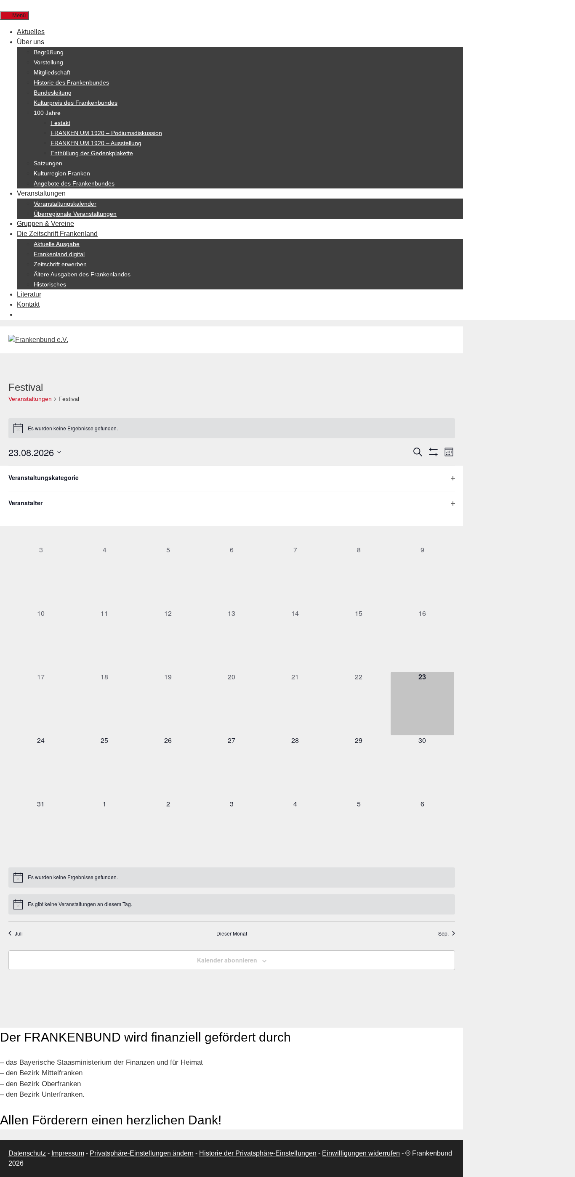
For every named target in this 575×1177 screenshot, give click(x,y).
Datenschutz (27, 1153)
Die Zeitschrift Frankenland (57, 233)
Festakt (60, 122)
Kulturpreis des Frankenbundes (75, 102)
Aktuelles (31, 31)
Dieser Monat (231, 933)
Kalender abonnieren (227, 960)
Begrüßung (49, 52)
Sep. (443, 933)
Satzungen (48, 163)
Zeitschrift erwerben (60, 264)
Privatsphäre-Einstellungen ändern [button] (142, 1153)
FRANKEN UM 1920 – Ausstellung (96, 143)
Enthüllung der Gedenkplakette (92, 153)
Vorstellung (48, 62)
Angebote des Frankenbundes (74, 183)
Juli (19, 933)
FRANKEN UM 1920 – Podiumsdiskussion (106, 133)
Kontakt (28, 304)
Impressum (67, 1153)
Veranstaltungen (30, 398)
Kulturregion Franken (62, 173)
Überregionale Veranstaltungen (75, 213)
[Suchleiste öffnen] (4, 4)
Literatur (29, 294)
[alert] (231, 428)
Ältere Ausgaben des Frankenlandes (82, 274)
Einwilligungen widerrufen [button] (361, 1153)
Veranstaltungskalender (65, 203)
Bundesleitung (53, 92)
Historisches (50, 284)
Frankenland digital (59, 254)
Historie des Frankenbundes (71, 82)
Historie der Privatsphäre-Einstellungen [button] (258, 1153)
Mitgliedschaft (52, 72)
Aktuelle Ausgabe (57, 244)
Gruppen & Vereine (45, 223)
